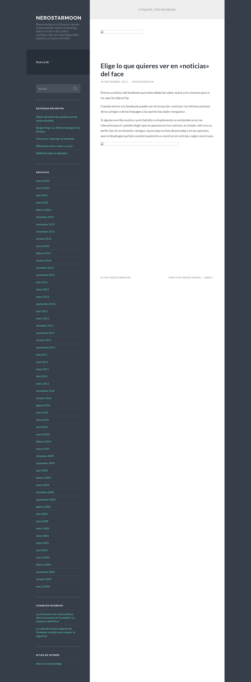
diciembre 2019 (45, 217)
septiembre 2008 (45, 499)
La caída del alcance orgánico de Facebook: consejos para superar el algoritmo (55, 632)
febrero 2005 (43, 564)
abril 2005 (42, 550)
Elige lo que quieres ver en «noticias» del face (155, 70)
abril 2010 (42, 426)
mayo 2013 (42, 289)
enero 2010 (42, 448)
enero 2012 (42, 318)
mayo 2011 (42, 369)
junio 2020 (42, 202)
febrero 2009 (43, 477)
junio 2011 (42, 361)
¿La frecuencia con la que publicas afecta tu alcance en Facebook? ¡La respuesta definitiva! (55, 618)
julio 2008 (41, 513)
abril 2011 (42, 376)
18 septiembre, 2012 (114, 81)
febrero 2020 (43, 209)
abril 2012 (42, 311)
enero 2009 (42, 485)
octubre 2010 (43, 398)
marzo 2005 (43, 557)
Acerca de (42, 62)
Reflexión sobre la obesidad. (51, 153)
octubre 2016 (43, 238)
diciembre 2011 (45, 325)
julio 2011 (41, 354)
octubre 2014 (43, 260)
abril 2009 (42, 470)
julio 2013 (41, 282)
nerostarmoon (58, 18)
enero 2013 (42, 296)
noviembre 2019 (45, 224)
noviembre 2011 (45, 332)
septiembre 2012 (45, 303)
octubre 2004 (43, 579)
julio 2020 (41, 195)
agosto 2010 (43, 405)
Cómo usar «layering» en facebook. (55, 138)
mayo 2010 (42, 419)
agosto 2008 (43, 506)
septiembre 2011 (45, 347)
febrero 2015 (43, 253)
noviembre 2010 (45, 390)
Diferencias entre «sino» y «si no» (54, 145)
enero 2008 (42, 528)
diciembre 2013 (45, 267)
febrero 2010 (43, 441)
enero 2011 (42, 383)
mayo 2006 (42, 535)
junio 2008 (42, 521)
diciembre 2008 (45, 492)
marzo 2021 (43, 187)
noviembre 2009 (45, 463)
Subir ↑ (209, 277)
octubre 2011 (43, 340)
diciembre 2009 (45, 456)
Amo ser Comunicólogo (49, 663)
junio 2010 (42, 412)
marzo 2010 (43, 434)
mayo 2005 (42, 542)
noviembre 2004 (45, 571)
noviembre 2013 (45, 274)
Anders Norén (191, 277)
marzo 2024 (43, 180)
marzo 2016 (43, 246)
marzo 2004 (43, 586)
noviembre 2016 (45, 231)
